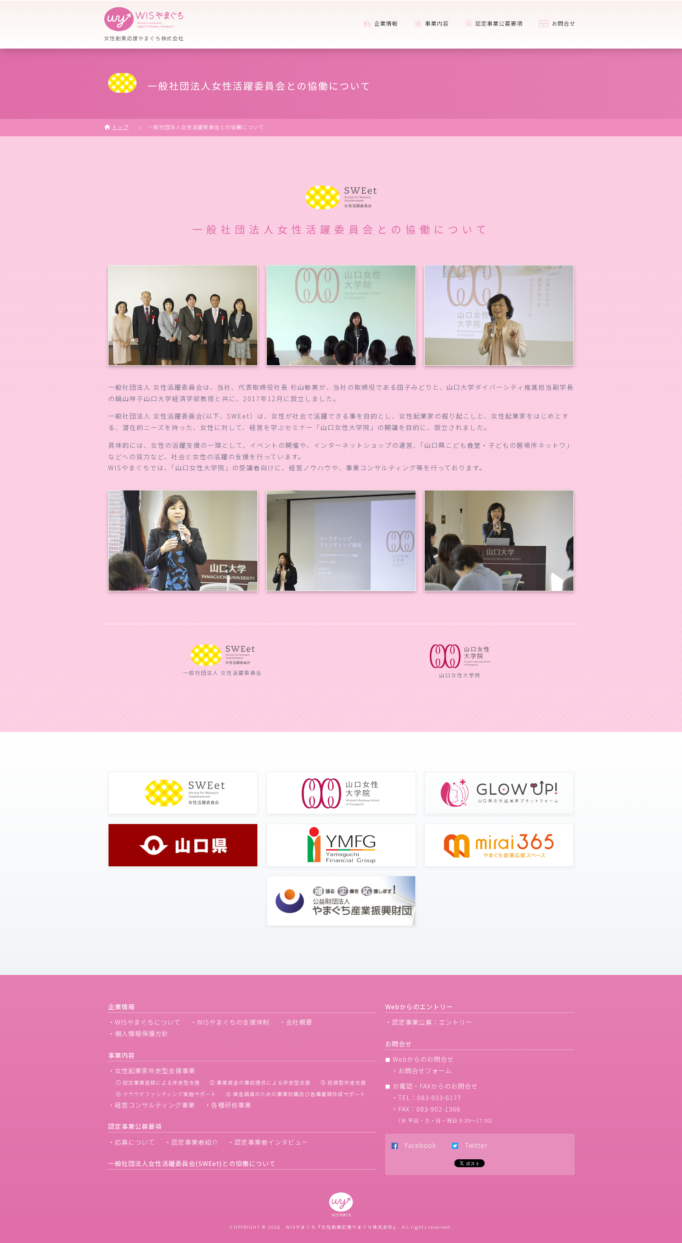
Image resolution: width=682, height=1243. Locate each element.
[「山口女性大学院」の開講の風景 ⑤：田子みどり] (499, 588)
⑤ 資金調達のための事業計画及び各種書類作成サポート (295, 1094)
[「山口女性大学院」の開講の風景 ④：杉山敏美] (341, 588)
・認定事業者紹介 (191, 1142)
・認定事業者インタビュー (268, 1142)
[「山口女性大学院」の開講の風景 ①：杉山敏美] (341, 363)
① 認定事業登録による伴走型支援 (158, 1082)
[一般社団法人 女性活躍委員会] (183, 363)
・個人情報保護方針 (138, 1033)
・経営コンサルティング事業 (151, 1105)
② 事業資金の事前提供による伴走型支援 (260, 1082)
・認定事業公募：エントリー (428, 1022)
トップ (120, 127)
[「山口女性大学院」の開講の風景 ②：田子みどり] (499, 363)
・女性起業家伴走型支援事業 (151, 1070)
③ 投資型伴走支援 (343, 1082)
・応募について (131, 1142)
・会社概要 (296, 1022)
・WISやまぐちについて (144, 1022)
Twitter (472, 1145)
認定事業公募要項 (498, 23)
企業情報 (385, 23)
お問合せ (562, 23)
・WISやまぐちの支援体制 (230, 1022)
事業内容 (436, 23)
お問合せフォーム (425, 1070)
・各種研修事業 (227, 1105)
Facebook (417, 1145)
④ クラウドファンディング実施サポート (166, 1094)
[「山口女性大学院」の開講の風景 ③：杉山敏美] (183, 588)
